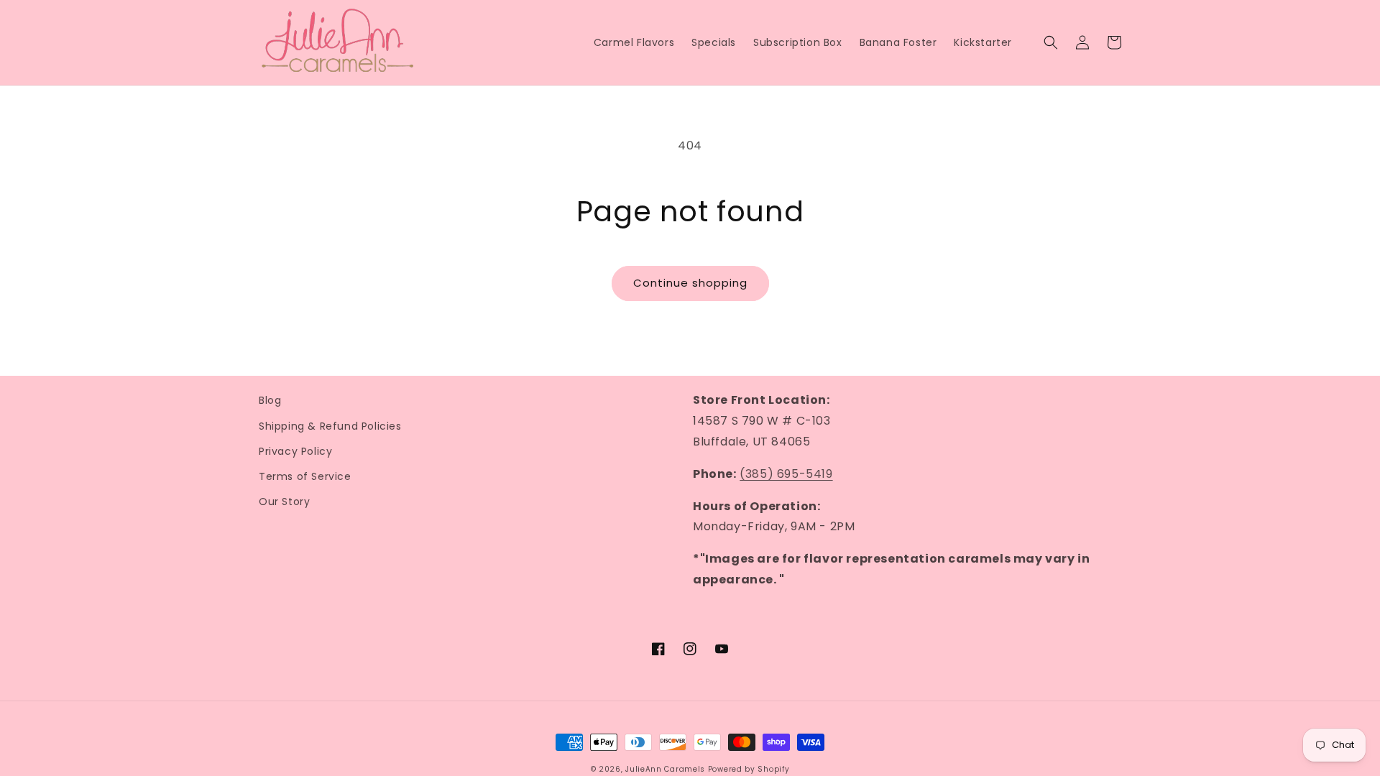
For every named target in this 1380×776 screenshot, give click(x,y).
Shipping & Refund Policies (330, 426)
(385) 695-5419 (786, 474)
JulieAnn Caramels (665, 769)
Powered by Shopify (749, 769)
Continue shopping (690, 282)
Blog (270, 400)
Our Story (284, 501)
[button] (1051, 42)
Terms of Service (305, 476)
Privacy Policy (295, 451)
